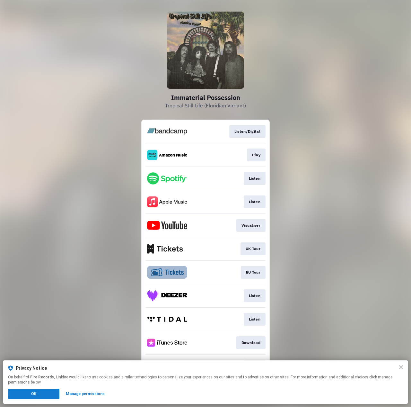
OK (33, 394)
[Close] (401, 367)
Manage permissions (85, 394)
